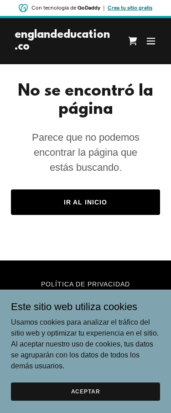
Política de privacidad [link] (85, 284)
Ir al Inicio (85, 202)
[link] (63, 47)
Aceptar (85, 391)
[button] (151, 41)
